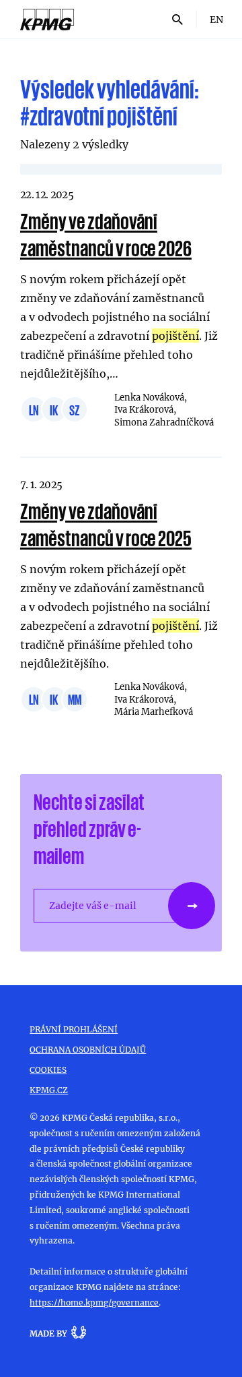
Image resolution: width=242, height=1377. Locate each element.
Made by (48, 1333)
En (216, 19)
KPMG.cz (49, 1089)
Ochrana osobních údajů (88, 1049)
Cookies (48, 1069)
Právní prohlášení (74, 1029)
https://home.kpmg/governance (94, 1302)
